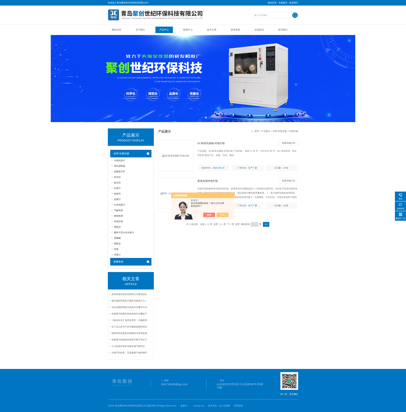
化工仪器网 (224, 406)
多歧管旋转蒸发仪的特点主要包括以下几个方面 (131, 294)
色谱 (116, 249)
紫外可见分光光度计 (124, 232)
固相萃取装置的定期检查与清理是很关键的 (131, 333)
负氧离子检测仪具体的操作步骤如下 (129, 314)
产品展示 (265, 131)
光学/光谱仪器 (121, 153)
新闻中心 (188, 30)
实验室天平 (119, 171)
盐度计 (117, 199)
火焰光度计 (119, 160)
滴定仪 (117, 227)
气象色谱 (118, 210)
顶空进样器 (119, 166)
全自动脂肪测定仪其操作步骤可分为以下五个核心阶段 (131, 307)
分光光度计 (119, 205)
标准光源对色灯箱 (207, 181)
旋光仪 (117, 182)
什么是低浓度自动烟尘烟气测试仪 (128, 346)
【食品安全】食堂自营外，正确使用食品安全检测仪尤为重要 (131, 320)
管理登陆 (238, 406)
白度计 (117, 188)
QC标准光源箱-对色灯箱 (211, 143)
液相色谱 (118, 216)
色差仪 (117, 194)
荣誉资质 (235, 30)
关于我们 (140, 30)
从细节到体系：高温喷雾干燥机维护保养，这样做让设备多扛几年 (131, 353)
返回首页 (272, 3)
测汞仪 (117, 243)
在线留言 (282, 3)
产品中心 (164, 30)
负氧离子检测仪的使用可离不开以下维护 (131, 340)
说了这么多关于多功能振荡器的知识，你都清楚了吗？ (131, 327)
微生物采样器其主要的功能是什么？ (129, 301)
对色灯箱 (118, 221)
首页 (256, 131)
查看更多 (118, 261)
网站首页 (116, 30)
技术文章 (211, 30)
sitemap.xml (198, 406)
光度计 (117, 255)
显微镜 (117, 238)
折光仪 (117, 177)
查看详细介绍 (288, 143)
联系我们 (293, 3)
